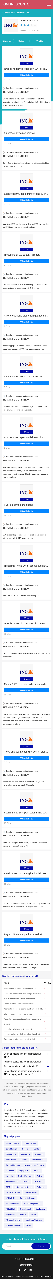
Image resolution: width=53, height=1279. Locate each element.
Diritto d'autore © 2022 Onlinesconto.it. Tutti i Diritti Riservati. (26, 1276)
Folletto (25, 1149)
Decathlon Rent (12, 1203)
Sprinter (25, 1182)
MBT (8, 1187)
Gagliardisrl (40, 1209)
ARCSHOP (10, 1209)
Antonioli (9, 1176)
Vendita (39, 41)
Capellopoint (25, 1209)
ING (28, 13)
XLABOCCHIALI (13, 1192)
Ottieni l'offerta (26, 75)
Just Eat (22, 1214)
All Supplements (13, 1220)
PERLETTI (38, 1182)
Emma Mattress (13, 1165)
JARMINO (10, 1198)
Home (4, 13)
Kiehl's (36, 1149)
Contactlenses (30, 1143)
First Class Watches (33, 1220)
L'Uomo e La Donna (23, 1187)
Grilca (39, 1176)
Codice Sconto (15, 13)
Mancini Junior (31, 1192)
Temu (28, 1225)
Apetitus (23, 1160)
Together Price (38, 1160)
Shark (33, 1214)
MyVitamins (11, 1154)
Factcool (36, 1171)
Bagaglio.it (23, 1171)
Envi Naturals (12, 1149)
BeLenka (41, 1187)
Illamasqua (25, 1154)
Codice (21, 41)
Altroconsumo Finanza (34, 1165)
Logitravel (10, 1214)
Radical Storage (25, 1176)
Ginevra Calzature (27, 1198)
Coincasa (10, 1171)
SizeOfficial (11, 1160)
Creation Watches (13, 1225)
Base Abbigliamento (32, 1203)
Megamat (39, 1154)
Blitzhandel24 (12, 1182)
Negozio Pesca (12, 1143)
